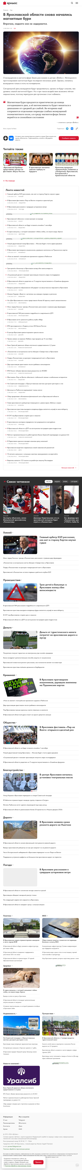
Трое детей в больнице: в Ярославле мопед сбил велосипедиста (30, 268)
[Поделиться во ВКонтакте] (72, 129)
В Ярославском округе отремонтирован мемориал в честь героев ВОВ (21, 941)
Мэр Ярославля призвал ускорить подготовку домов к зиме (60, 958)
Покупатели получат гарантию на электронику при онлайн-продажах (28, 653)
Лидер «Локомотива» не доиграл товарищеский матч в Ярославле (31, 358)
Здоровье (22, 234)
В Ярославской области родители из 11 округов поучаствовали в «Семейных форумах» (38, 281)
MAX (20, 1129)
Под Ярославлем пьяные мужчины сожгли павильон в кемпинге (25, 710)
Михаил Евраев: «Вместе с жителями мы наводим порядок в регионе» (32, 294)
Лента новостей (15, 189)
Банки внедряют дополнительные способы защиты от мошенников (27, 658)
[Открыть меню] (77, 3)
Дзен (20, 1126)
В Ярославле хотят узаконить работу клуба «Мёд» (25, 320)
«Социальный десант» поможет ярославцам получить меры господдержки (33, 275)
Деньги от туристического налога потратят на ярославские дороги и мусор (58, 635)
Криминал (21, 252)
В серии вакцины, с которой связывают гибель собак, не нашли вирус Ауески (35, 232)
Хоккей (20, 196)
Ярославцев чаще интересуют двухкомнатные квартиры (20, 1044)
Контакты (6, 1126)
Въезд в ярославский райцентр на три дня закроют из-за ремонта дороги (29, 848)
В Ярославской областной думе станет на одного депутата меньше (27, 715)
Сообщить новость (69, 138)
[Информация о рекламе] (75, 214)
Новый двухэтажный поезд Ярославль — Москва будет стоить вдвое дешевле (34, 244)
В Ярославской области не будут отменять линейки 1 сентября (29, 225)
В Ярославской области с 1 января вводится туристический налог (58, 1039)
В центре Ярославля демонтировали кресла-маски (25, 332)
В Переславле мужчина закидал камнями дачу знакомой (27, 441)
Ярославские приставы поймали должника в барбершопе (23, 667)
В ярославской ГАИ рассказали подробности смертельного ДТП (30, 313)
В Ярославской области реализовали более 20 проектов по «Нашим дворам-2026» (32, 810)
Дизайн (21, 335)
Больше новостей (68, 468)
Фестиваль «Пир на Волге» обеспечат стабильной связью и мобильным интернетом (37, 377)
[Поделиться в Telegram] (67, 129)
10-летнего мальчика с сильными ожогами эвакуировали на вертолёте (32, 454)
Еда (11, 10)
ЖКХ (44, 916)
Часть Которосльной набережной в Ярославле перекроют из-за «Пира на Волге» (32, 852)
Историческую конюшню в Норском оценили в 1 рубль (19, 1048)
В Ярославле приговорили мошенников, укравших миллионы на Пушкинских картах (37, 250)
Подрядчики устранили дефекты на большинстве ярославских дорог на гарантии (32, 857)
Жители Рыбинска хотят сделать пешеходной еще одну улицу (25, 805)
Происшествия (24, 271)
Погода (21, 209)
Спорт (20, 221)
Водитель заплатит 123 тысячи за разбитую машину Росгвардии (30, 460)
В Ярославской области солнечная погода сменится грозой (24, 890)
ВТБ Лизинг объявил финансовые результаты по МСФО (27, 371)
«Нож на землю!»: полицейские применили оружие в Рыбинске (29, 256)
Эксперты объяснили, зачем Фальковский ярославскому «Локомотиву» (14, 520)
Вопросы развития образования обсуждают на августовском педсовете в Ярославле (37, 288)
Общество (22, 203)
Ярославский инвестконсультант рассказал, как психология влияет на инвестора (32, 662)
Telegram (22, 1120)
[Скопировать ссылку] (77, 129)
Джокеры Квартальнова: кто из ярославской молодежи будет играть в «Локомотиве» (46, 520)
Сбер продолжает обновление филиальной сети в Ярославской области (33, 396)
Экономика (22, 303)
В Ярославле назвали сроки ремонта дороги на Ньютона (55, 823)
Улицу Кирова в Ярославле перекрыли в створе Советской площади (27, 795)
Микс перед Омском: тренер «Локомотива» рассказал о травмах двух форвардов (36, 307)
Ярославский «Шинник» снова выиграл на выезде (25, 219)
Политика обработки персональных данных (16, 1149)
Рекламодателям (9, 1123)
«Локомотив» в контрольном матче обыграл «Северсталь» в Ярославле (32, 352)
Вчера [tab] (65, 481)
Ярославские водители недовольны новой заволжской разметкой (30, 448)
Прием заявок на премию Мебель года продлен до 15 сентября (29, 339)
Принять (38, 1162)
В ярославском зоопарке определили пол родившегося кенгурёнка (31, 422)
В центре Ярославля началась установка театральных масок (56, 776)
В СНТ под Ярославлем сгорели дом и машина (23, 416)
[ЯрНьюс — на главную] (10, 3)
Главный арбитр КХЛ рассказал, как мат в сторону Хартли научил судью (33, 194)
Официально (22, 322)
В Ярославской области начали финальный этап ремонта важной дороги (29, 843)
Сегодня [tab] (74, 481)
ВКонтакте (22, 1123)
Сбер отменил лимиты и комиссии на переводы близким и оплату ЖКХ (59, 941)
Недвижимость (23, 386)
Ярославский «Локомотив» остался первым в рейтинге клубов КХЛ (27, 572)
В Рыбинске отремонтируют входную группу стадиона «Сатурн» (26, 800)
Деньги (7, 627)
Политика (7, 916)
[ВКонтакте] (11, 138)
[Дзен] (5, 138)
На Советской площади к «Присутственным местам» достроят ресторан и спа (35, 384)
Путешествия (47, 1014)
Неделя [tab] (57, 481)
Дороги (7, 817)
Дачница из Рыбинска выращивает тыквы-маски (24, 390)
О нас (5, 1120)
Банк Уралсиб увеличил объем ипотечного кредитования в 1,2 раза (31, 345)
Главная (5, 10)
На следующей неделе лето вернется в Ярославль (21, 900)
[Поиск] (72, 3)
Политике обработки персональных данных (18, 1166)
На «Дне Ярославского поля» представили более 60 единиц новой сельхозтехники (36, 300)
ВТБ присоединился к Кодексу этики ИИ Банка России (26, 326)
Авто (20, 450)
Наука (21, 290)
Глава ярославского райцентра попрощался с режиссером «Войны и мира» (34, 403)
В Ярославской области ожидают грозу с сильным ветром (23, 905)
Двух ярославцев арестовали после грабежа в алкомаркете (28, 364)
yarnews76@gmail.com (14, 1146)
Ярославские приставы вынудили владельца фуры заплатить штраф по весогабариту (37, 409)
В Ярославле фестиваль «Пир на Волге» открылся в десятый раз (30, 200)
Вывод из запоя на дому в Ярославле (14, 996)
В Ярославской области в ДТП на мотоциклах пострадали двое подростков (34, 428)
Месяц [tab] (48, 481)
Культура (21, 405)
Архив (5, 1129)
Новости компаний (25, 347)
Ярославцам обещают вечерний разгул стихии (19, 895)
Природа (21, 424)
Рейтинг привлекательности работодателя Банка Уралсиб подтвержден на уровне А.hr (38, 435)
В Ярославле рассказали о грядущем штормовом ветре (27, 207)
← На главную (9, 181)
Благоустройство (13, 770)
